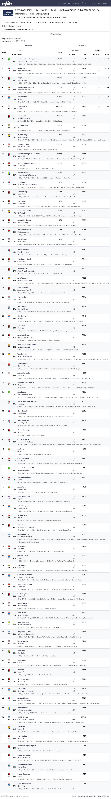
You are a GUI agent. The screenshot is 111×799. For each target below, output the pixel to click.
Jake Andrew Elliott (24, 764)
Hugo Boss (21, 786)
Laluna (19, 776)
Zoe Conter (21, 116)
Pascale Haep (22, 192)
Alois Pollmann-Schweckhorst (28, 163)
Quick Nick (21, 156)
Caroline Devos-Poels (25, 575)
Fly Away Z (21, 213)
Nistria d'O (21, 738)
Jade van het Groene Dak (26, 527)
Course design (56, 34)
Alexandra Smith (23, 373)
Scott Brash (21, 613)
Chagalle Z (21, 596)
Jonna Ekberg (22, 708)
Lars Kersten (22, 97)
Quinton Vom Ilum (23, 366)
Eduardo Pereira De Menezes (28, 468)
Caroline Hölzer (23, 458)
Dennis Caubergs (23, 430)
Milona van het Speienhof (26, 577)
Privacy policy (91, 796)
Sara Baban (21, 392)
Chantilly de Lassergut (25, 423)
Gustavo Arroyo (23, 534)
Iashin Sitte (21, 194)
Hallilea (20, 99)
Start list (28, 46)
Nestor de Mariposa (24, 356)
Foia (18, 128)
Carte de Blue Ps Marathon (27, 61)
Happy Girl (21, 385)
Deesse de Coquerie (24, 280)
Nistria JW (21, 681)
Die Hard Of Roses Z (24, 71)
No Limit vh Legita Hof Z (26, 337)
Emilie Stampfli (22, 363)
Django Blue (21, 767)
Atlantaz (20, 549)
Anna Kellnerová (23, 496)
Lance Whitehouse (24, 477)
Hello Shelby (21, 241)
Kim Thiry (21, 325)
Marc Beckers (22, 297)
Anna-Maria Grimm (24, 584)
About (74, 796)
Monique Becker (23, 125)
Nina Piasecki (22, 515)
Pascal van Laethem (24, 755)
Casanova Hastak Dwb (25, 719)
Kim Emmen (21, 316)
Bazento (20, 480)
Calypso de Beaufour (24, 710)
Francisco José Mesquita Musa (28, 59)
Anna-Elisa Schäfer (24, 211)
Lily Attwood (22, 306)
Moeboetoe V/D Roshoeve (26, 175)
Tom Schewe (22, 354)
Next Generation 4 (24, 624)
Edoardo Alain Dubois (25, 87)
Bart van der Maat (24, 783)
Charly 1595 (21, 558)
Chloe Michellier (23, 439)
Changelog (81, 796)
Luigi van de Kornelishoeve (27, 634)
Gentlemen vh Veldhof (25, 691)
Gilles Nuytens (22, 594)
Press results (82, 46)
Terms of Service (103, 796)
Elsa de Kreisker (23, 252)
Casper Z (20, 672)
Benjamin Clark (23, 144)
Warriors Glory (22, 223)
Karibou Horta (22, 309)
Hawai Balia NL (22, 606)
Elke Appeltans (22, 287)
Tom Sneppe (21, 525)
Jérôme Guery (22, 269)
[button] (103, 3)
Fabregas (20, 375)
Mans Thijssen (22, 106)
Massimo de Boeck (24, 259)
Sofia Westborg (23, 622)
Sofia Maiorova (23, 420)
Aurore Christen (23, 698)
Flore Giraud (22, 411)
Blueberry (21, 166)
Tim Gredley (21, 689)
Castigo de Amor (23, 232)
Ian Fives (20, 449)
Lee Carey (21, 651)
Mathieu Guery (23, 736)
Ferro (19, 748)
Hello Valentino (22, 615)
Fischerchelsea (22, 137)
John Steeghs (22, 506)
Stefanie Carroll (23, 556)
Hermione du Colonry (25, 757)
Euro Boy (20, 404)
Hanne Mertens (23, 679)
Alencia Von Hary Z (24, 290)
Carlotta (20, 662)
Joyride (20, 499)
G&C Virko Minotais (24, 537)
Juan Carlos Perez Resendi (27, 401)
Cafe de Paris (22, 261)
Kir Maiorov (21, 182)
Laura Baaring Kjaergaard (26, 746)
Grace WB (21, 587)
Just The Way (22, 80)
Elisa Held (21, 726)
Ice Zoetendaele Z (23, 347)
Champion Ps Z (22, 508)
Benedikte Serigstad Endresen (28, 154)
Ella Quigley (21, 565)
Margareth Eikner (23, 632)
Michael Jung (22, 135)
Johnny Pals (21, 660)
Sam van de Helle (23, 147)
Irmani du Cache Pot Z (25, 442)
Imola (19, 299)
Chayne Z (20, 328)
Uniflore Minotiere (24, 700)
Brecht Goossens (23, 774)
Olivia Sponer (22, 239)
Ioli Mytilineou (22, 717)
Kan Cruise (21, 653)
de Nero (20, 451)
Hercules (20, 644)
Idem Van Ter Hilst (23, 90)
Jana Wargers (22, 278)
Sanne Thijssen (23, 603)
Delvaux (20, 318)
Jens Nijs (20, 670)
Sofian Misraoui (23, 249)
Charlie (20, 109)
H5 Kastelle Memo (24, 470)
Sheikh (19, 518)
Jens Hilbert (21, 546)
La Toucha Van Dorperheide (27, 185)
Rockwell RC (21, 489)
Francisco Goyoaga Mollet (27, 344)
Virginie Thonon (23, 78)
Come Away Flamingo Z (25, 271)
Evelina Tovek (22, 173)
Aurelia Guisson (23, 335)
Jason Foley (21, 487)
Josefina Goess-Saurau (25, 382)
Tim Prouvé (21, 201)
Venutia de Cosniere (24, 394)
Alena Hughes (22, 641)
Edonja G (20, 729)
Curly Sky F (21, 568)
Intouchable (21, 203)
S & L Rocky (21, 413)
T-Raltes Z (21, 461)
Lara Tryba (21, 68)
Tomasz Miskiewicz (24, 230)
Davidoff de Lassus (24, 118)
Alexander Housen (24, 220)
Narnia (19, 432)
